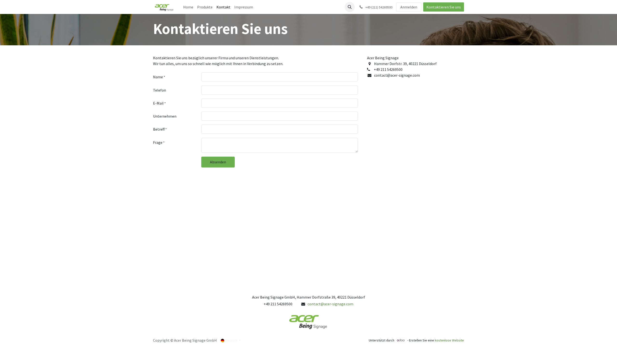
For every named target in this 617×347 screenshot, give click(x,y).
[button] (350, 7)
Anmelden (408, 7)
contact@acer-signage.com (330, 303)
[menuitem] (188, 7)
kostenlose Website (449, 340)
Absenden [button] (218, 162)
